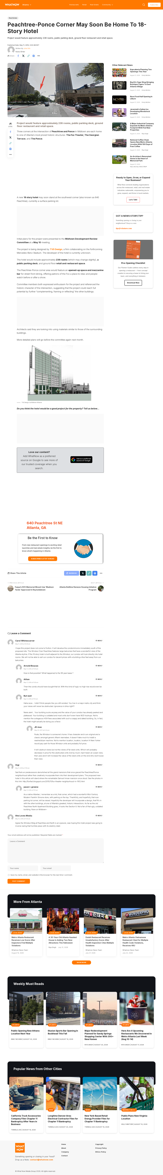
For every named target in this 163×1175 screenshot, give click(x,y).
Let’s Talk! (133, 200)
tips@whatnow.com (124, 228)
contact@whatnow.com (41, 1159)
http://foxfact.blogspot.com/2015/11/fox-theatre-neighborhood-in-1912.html (54, 781)
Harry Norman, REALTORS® (138, 166)
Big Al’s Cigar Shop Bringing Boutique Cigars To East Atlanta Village (142, 84)
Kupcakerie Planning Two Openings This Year (141, 70)
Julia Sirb (27, 48)
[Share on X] (23, 55)
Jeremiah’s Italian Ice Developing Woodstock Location (140, 111)
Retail (84, 5)
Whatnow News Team (20, 950)
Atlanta (15, 1025)
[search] (144, 5)
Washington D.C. (129, 1110)
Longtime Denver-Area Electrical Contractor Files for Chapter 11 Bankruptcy (63, 1119)
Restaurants (74, 5)
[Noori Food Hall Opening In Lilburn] (119, 100)
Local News (17, 933)
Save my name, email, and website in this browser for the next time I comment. (42, 875)
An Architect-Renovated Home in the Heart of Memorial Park (140, 158)
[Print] (33, 55)
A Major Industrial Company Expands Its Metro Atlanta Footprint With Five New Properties (142, 126)
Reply (100, 641)
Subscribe (154, 5)
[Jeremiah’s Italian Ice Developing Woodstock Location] (119, 112)
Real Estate (94, 5)
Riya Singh (145, 133)
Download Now (133, 283)
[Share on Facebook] (18, 55)
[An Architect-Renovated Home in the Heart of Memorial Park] (119, 159)
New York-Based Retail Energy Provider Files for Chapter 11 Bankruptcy (97, 1119)
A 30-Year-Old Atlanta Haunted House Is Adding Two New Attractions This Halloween (63, 940)
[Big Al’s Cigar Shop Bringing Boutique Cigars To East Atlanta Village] (119, 85)
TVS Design (56, 249)
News (14, 1110)
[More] (38, 55)
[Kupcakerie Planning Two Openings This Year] (119, 72)
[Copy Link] (28, 55)
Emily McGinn (146, 75)
